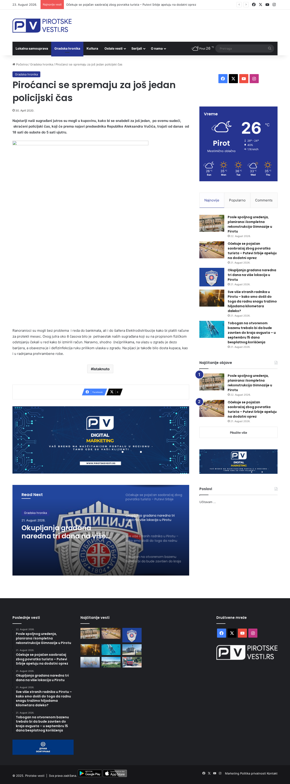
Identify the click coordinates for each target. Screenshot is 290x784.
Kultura (92, 48)
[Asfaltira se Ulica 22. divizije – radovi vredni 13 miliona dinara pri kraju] (132, 662)
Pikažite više (238, 432)
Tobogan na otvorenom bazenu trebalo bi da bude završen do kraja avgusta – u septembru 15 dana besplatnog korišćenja (252, 332)
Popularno (237, 200)
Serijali (136, 48)
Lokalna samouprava (32, 48)
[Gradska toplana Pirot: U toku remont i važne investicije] (132, 649)
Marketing (232, 773)
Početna (21, 64)
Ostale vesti (113, 48)
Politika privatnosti (253, 773)
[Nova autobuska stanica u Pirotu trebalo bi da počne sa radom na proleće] (111, 662)
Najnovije (211, 200)
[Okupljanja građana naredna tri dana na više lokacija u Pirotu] (211, 277)
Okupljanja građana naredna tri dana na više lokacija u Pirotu (64, 532)
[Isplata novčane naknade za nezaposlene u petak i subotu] (90, 662)
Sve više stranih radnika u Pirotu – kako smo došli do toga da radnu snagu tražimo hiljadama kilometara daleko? (252, 301)
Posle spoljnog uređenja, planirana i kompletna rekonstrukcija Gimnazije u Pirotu (250, 224)
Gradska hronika (67, 48)
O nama (157, 48)
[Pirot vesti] (42, 26)
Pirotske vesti (34, 776)
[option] (100, 530)
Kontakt (272, 773)
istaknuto (101, 369)
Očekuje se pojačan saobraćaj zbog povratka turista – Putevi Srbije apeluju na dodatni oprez (131, 4)
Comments (264, 200)
